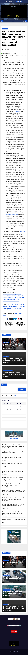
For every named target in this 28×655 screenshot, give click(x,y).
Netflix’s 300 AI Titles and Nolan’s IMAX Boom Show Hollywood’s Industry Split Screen (12, 465)
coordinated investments (12, 214)
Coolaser (17, 395)
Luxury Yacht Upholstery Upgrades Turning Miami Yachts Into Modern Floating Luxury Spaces (13, 492)
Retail (11, 370)
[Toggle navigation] (13, 21)
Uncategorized (7, 575)
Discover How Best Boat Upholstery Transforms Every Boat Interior (12, 593)
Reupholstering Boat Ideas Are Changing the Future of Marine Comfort (13, 578)
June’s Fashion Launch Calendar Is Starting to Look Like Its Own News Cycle (13, 374)
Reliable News (13, 310)
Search (4, 385)
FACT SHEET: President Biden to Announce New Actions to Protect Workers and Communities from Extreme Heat (14, 306)
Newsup (15, 651)
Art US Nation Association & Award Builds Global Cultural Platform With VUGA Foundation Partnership (13, 506)
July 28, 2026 (7, 580)
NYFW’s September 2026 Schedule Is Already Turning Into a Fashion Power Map (14, 345)
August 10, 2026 (8, 566)
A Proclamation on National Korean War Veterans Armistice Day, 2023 (19, 325)
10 (4, 413)
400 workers (17, 111)
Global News (6, 342)
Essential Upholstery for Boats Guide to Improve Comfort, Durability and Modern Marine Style (12, 513)
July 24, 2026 (7, 595)
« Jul (13, 425)
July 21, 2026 (7, 610)
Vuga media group (14, 438)
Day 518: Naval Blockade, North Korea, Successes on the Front (9, 324)
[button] (23, 21)
